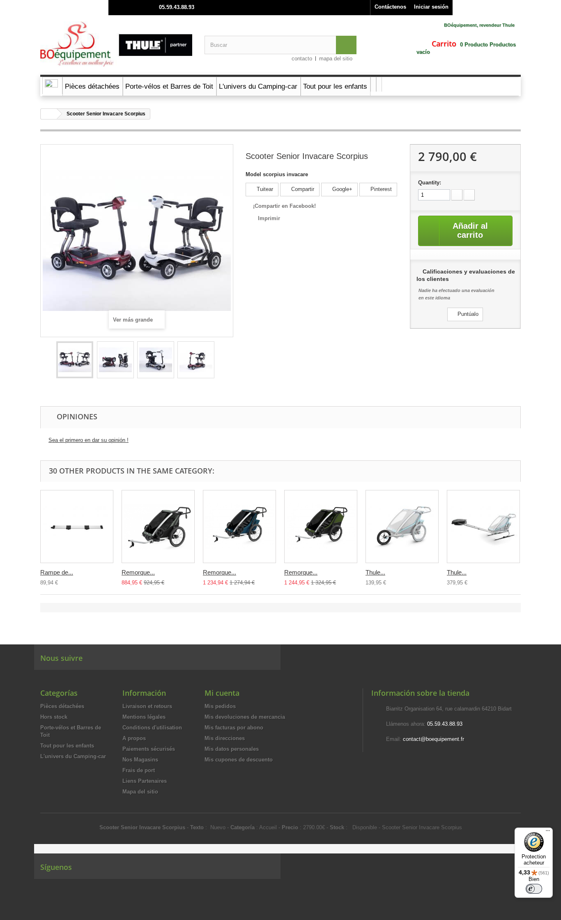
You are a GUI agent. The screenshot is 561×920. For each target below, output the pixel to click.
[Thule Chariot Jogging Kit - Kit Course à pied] (402, 526)
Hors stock (53, 717)
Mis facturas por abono (234, 727)
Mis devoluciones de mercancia (245, 717)
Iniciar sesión (431, 7)
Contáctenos (390, 7)
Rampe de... (56, 572)
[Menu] (548, 832)
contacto (302, 58)
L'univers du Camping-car (73, 756)
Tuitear (264, 189)
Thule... (375, 572)
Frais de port (138, 770)
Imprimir (269, 218)
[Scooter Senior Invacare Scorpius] (75, 360)
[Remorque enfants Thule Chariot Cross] (239, 526)
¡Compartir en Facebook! (284, 206)
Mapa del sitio (140, 792)
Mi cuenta (222, 693)
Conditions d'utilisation (152, 727)
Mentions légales (144, 717)
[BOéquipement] (116, 44)
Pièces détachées (62, 706)
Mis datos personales (232, 749)
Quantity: (429, 182)
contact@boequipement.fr (433, 739)
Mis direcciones (225, 738)
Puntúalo (467, 314)
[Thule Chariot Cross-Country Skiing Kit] (483, 526)
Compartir (302, 189)
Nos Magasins (140, 760)
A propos (134, 738)
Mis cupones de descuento (239, 760)
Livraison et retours (147, 706)
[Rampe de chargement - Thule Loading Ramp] (76, 526)
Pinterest (380, 189)
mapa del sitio (335, 58)
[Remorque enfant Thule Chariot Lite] (158, 526)
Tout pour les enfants (67, 746)
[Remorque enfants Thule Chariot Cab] (320, 526)
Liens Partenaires (144, 781)
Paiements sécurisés (148, 749)
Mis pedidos (220, 706)
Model (253, 174)
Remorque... (138, 572)
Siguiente (221, 361)
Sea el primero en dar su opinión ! (88, 440)
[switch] (534, 889)
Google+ (341, 189)
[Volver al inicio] (49, 114)
